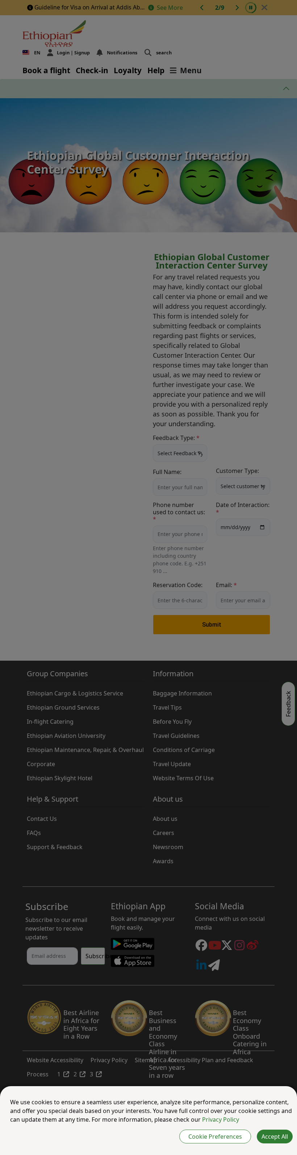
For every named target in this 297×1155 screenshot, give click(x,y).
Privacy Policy (220, 1119)
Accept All (275, 1137)
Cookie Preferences (215, 1137)
